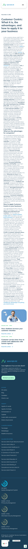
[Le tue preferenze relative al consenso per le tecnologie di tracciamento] (25, 546)
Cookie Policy (17, 540)
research (6, 65)
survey (20, 52)
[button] (23, 4)
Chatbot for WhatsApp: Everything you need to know (14, 303)
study (21, 46)
